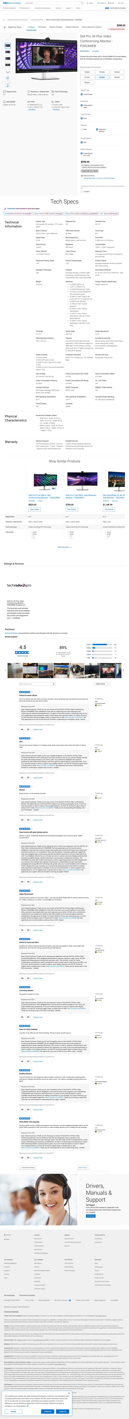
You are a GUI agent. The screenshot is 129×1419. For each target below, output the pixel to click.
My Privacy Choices (61, 1300)
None (85, 129)
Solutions (7, 1270)
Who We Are (38, 1263)
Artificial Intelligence (10, 1263)
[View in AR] (7, 84)
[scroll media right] (123, 670)
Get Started (90, 1216)
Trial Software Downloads (103, 1285)
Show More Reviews (28, 1167)
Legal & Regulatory (100, 1300)
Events (97, 1270)
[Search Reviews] (53, 684)
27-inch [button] (87, 77)
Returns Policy (22, 1340)
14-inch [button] (87, 72)
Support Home (69, 1238)
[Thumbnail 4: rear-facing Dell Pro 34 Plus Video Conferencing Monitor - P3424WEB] (7, 65)
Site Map (6, 1239)
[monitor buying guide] (5, 27)
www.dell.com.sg (100, 1316)
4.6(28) (39, 501)
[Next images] (7, 72)
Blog (96, 1263)
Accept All (62, 1411)
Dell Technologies (9, 1295)
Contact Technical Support (72, 1242)
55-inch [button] (87, 83)
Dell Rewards (99, 1267)
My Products (38, 1249)
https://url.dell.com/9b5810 (46, 765)
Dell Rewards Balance (41, 1253)
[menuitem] (25, 8)
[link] (102, 3)
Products (7, 1267)
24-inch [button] (117, 72)
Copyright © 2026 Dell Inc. (12, 1300)
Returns (66, 1246)
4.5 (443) (95, 51)
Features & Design (55, 27)
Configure (31, 27)
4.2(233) (114, 501)
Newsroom (37, 1278)
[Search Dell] (82, 3)
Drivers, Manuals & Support (91, 27)
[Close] (69, 1393)
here (82, 1388)
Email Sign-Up (99, 1274)
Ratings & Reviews (72, 27)
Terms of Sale (29, 1300)
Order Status (38, 1242)
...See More (31, 110)
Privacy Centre (99, 1278)
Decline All (47, 1411)
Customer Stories (39, 1289)
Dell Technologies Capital (42, 1270)
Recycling (37, 1281)
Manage (13, 1411)
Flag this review (38, 729)
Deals (5, 1278)
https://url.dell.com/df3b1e (74, 717)
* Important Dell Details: (11, 1312)
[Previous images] (7, 39)
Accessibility (114, 1300)
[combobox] (54, 3)
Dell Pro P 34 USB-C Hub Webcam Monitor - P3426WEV (81, 496)
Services (6, 1274)
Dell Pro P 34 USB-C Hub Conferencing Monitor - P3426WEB (44, 496)
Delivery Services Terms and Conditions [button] (94, 167)
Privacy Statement (44, 1300)
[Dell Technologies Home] (12, 3)
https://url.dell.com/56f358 (67, 918)
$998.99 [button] (121, 25)
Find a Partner (68, 1263)
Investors (37, 1274)
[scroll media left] (6, 670)
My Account (38, 1238)
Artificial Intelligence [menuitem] (9, 8)
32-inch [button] (117, 77)
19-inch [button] (102, 72)
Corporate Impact (39, 1285)
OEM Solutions (69, 1267)
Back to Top (82, 1167)
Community (98, 1238)
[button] (91, 3)
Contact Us (98, 1242)
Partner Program (69, 1270)
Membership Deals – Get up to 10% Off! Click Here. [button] (99, 178)
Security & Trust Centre (102, 1281)
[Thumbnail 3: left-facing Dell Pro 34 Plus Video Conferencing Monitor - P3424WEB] (7, 58)
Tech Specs (42, 27)
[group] (46, 59)
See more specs (63, 547)
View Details (34, 509)
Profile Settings (39, 1246)
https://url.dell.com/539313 (54, 1097)
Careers (36, 1267)
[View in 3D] (7, 78)
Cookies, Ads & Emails (82, 1300)
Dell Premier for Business (118, 8)
